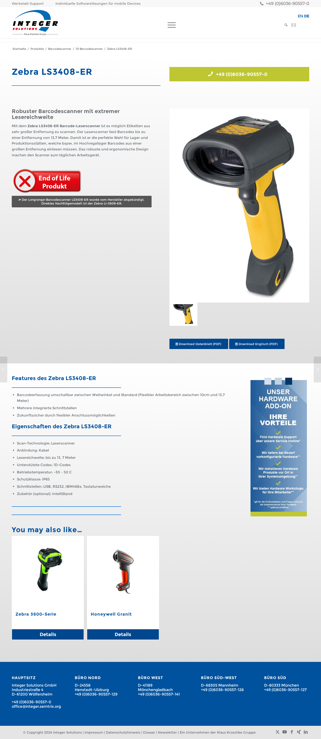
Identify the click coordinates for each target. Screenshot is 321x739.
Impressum (94, 732)
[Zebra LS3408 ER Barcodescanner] (239, 205)
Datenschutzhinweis (123, 732)
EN (300, 16)
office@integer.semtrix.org (36, 706)
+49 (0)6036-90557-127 (285, 690)
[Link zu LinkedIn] (305, 731)
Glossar (149, 732)
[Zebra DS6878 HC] (3, 369)
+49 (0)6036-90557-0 (287, 3)
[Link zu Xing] (298, 731)
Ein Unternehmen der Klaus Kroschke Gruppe (218, 732)
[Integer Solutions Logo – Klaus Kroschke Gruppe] (35, 23)
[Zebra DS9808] (317, 369)
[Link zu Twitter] (277, 731)
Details (48, 634)
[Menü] (170, 25)
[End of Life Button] (47, 181)
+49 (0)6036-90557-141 (159, 694)
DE (306, 16)
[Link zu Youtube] (284, 731)
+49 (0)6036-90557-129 (96, 694)
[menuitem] (29, 3)
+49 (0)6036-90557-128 (222, 690)
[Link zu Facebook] (291, 731)
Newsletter (167, 732)
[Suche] (285, 25)
